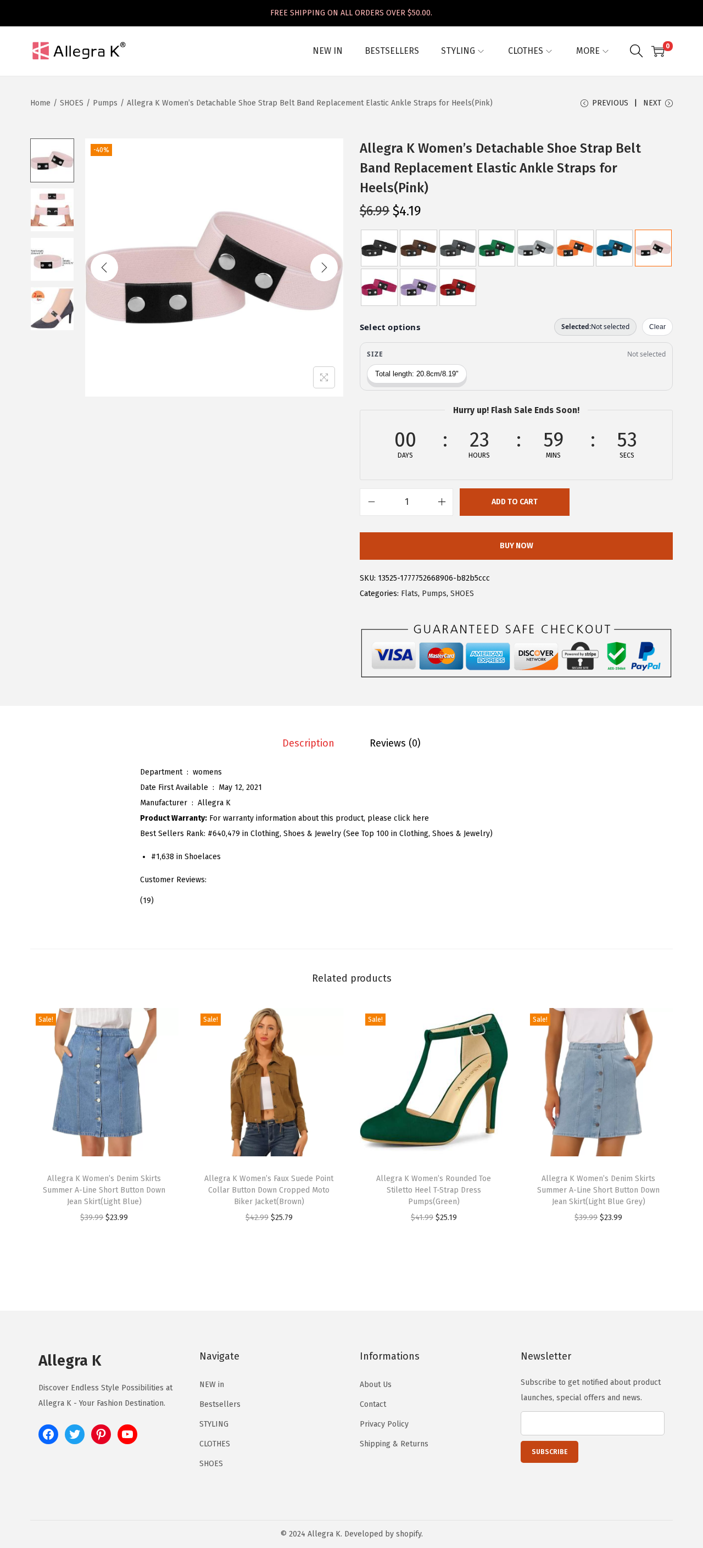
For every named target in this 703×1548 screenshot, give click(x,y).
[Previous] (104, 267)
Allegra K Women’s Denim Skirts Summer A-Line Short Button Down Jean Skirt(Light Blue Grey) (598, 1190)
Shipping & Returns (394, 1444)
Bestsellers (220, 1404)
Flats (409, 593)
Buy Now (516, 545)
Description (308, 743)
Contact (373, 1404)
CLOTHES (214, 1444)
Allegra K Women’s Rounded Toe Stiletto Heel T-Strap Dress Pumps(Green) (433, 1190)
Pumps (105, 103)
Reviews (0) (395, 743)
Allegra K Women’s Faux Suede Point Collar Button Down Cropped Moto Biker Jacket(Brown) (268, 1190)
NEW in (211, 1384)
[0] (658, 51)
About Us (376, 1384)
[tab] (308, 743)
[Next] (324, 267)
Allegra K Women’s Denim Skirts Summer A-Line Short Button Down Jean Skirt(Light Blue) (104, 1190)
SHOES (71, 103)
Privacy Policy (384, 1424)
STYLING (213, 1424)
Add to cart (515, 501)
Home (40, 103)
